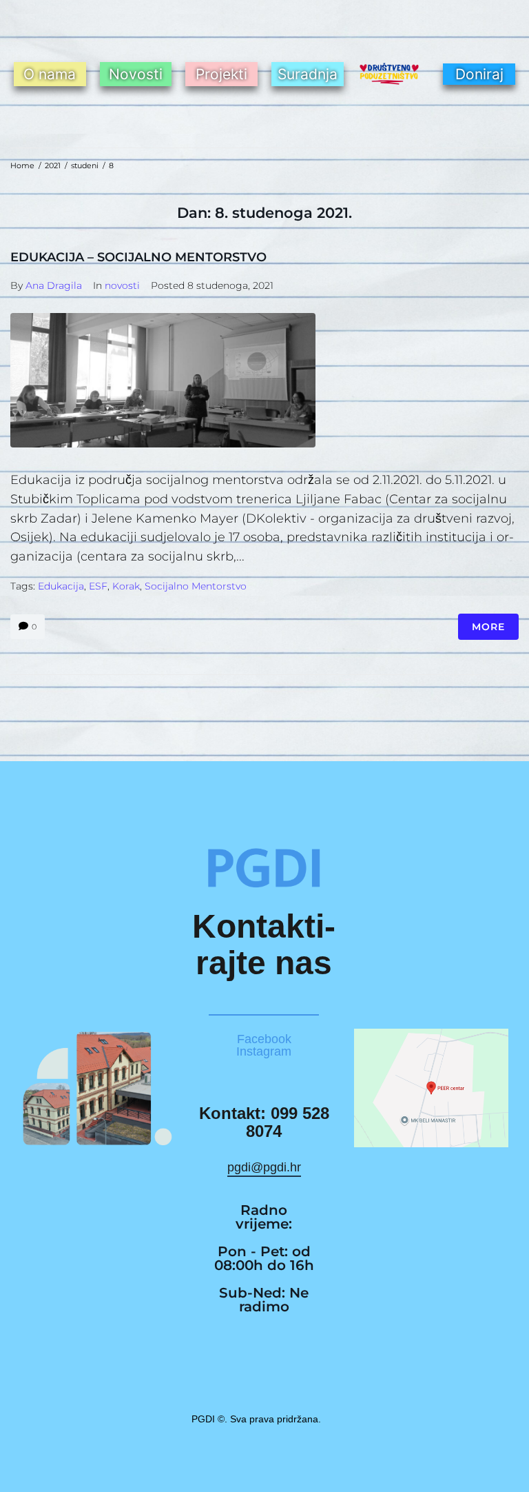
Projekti (221, 74)
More (488, 627)
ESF (98, 586)
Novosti (136, 74)
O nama (49, 74)
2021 (53, 165)
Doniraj (479, 74)
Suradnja (308, 74)
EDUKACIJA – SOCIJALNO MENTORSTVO (138, 257)
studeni (84, 165)
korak (126, 586)
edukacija (61, 586)
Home (22, 165)
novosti (122, 285)
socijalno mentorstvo (196, 586)
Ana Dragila (53, 285)
